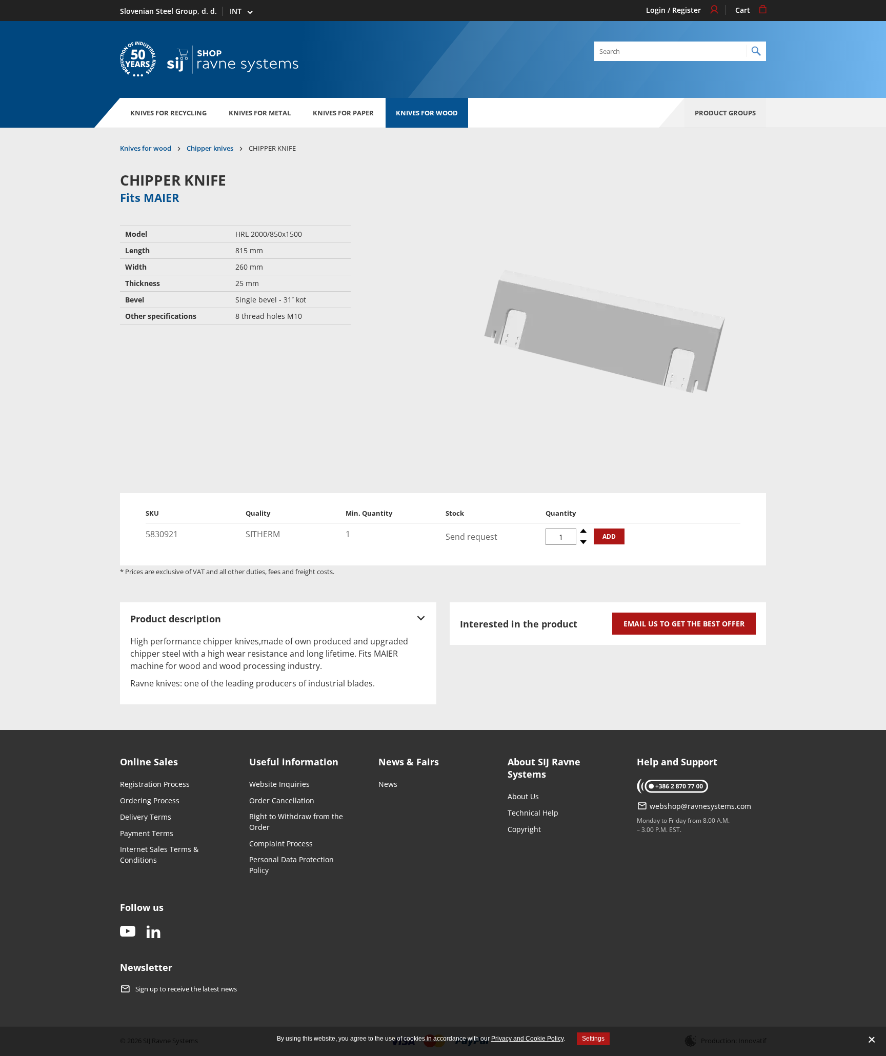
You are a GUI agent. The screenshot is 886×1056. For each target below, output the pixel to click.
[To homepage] (232, 59)
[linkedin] (153, 932)
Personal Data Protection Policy (291, 865)
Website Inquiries (279, 784)
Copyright (524, 829)
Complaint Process (281, 843)
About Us (523, 796)
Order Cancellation (281, 800)
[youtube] (127, 932)
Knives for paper (343, 112)
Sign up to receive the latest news (186, 989)
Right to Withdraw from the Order (296, 821)
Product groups (725, 112)
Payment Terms (146, 833)
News (387, 784)
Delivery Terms (145, 817)
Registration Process (155, 784)
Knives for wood (427, 112)
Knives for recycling (168, 112)
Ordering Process (149, 800)
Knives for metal (260, 112)
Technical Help (533, 813)
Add (609, 536)
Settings (593, 1038)
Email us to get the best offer (683, 623)
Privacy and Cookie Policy (527, 1038)
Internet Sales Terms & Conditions (159, 854)
